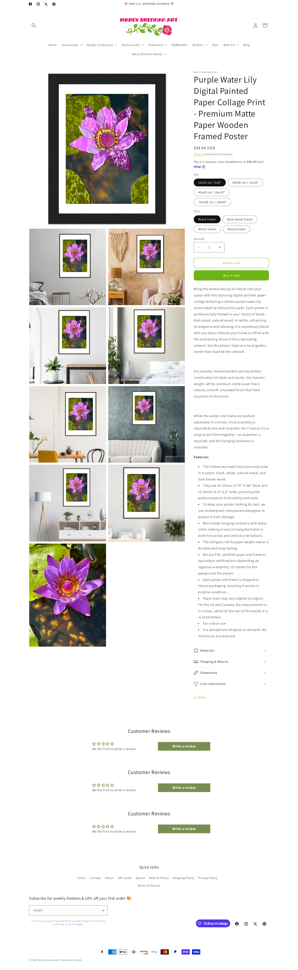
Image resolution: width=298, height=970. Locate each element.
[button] (34, 25)
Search (140, 878)
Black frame (207, 219)
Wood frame (237, 229)
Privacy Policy (207, 878)
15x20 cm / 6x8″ (209, 182)
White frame (207, 229)
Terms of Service (149, 885)
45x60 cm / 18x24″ (211, 192)
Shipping (199, 154)
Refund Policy (159, 878)
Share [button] (202, 697)
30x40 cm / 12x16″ (245, 182)
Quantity (199, 239)
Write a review (184, 746)
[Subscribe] (102, 910)
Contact (95, 878)
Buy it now (231, 275)
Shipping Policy (183, 878)
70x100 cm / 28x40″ (212, 202)
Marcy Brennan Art (48, 960)
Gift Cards (125, 878)
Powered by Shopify (71, 960)
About (109, 878)
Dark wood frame (240, 219)
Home (81, 878)
